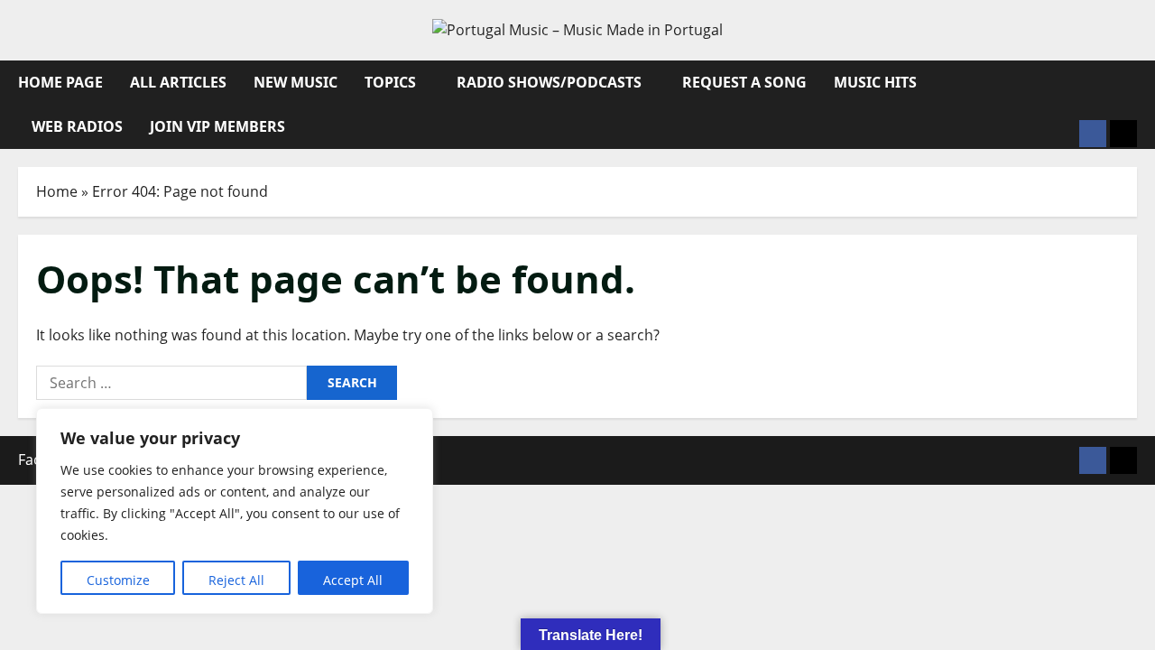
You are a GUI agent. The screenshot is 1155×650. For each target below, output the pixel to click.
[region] (234, 511)
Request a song (744, 82)
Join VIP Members (217, 126)
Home (57, 191)
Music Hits (875, 82)
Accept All (353, 580)
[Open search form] (1131, 82)
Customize (118, 580)
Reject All (236, 580)
